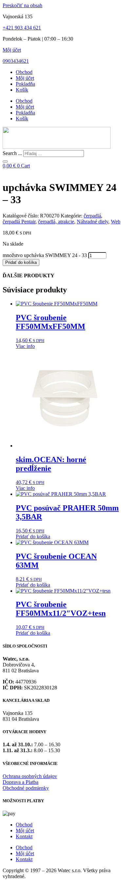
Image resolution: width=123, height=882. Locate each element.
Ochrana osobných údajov (30, 776)
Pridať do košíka (21, 262)
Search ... (12, 153)
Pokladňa (25, 84)
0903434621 (16, 61)
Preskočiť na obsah (22, 5)
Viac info (25, 346)
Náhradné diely (92, 221)
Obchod (24, 72)
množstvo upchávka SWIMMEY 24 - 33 (45, 255)
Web (115, 221)
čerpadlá (92, 215)
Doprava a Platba (20, 782)
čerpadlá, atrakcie (56, 221)
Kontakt (24, 836)
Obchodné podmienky (26, 788)
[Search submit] (5, 162)
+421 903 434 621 (22, 27)
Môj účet (12, 50)
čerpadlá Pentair (19, 221)
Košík (22, 90)
